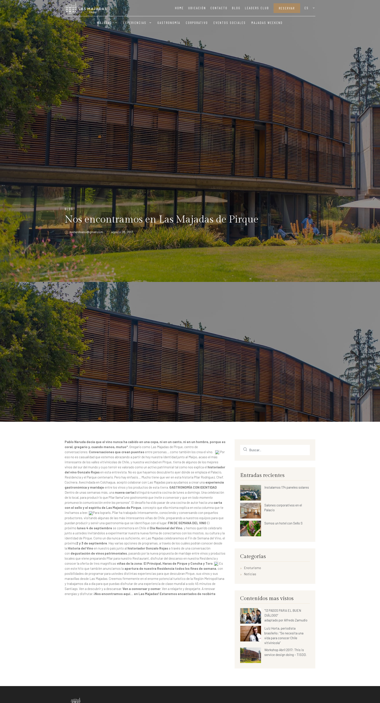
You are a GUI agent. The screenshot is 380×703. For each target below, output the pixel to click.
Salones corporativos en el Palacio (283, 507)
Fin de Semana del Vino (204, 538)
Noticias (250, 574)
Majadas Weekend (267, 23)
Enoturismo (252, 568)
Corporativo (197, 23)
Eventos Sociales (230, 23)
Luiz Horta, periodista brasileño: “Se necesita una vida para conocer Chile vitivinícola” (283, 635)
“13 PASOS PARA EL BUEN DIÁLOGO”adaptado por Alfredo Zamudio (285, 615)
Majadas (104, 23)
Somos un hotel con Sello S (283, 523)
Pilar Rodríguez (204, 477)
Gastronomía (168, 23)
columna (207, 507)
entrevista (119, 472)
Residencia (207, 558)
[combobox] (275, 450)
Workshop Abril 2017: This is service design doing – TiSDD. (285, 652)
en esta (195, 507)
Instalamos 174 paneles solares (286, 487)
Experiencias (134, 23)
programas (150, 543)
